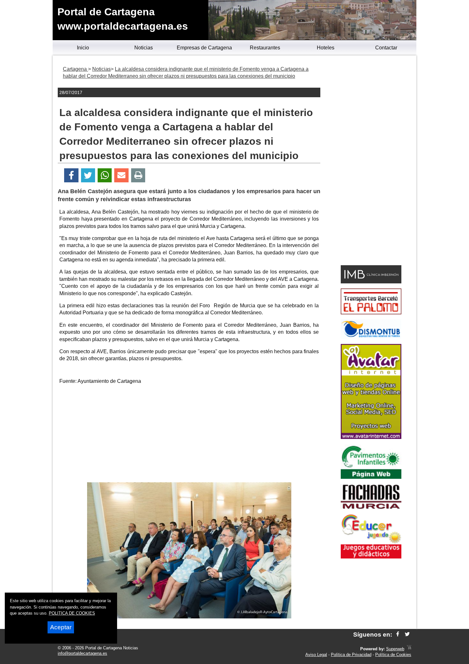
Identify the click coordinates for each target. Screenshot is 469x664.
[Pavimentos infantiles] (371, 477)
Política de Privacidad (351, 654)
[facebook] (398, 634)
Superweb (395, 648)
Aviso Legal (316, 654)
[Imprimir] (138, 175)
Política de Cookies (393, 654)
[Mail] (121, 175)
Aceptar (60, 627)
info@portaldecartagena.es (82, 653)
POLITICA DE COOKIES (72, 613)
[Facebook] (71, 175)
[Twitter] (88, 175)
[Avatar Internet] (371, 437)
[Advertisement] (189, 434)
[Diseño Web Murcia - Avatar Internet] (409, 648)
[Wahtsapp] (105, 175)
